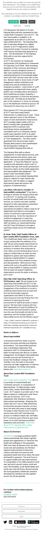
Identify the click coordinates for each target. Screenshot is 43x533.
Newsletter (21, 511)
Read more (17, 26)
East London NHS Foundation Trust (18, 380)
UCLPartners (9, 436)
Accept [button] (23, 22)
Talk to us (21, 506)
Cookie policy (28, 529)
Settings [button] (27, 26)
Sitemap (35, 529)
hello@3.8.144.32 (10, 494)
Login (21, 516)
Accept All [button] (13, 22)
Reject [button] (32, 22)
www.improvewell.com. (22, 369)
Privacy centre (9, 529)
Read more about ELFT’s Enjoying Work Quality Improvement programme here (19, 425)
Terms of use (18, 529)
